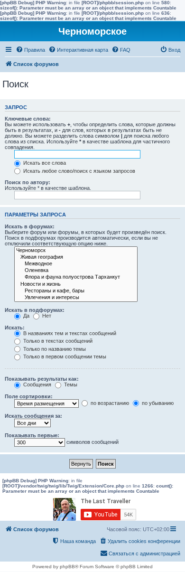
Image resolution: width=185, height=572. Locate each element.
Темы (70, 384)
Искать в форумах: (30, 226)
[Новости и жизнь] (76, 284)
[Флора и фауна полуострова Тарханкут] (76, 277)
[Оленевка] (76, 270)
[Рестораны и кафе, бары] (76, 291)
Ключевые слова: (28, 119)
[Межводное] (76, 264)
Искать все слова (44, 163)
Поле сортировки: (29, 396)
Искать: (15, 327)
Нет (46, 316)
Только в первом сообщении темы (64, 356)
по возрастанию (109, 403)
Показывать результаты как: (42, 379)
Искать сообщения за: (33, 416)
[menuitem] (30, 50)
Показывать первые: (32, 435)
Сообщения (36, 384)
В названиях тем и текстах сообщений (69, 333)
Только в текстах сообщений (57, 341)
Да (25, 316)
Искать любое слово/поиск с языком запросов (78, 171)
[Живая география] (76, 257)
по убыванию (157, 403)
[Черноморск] (76, 250)
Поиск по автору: (27, 182)
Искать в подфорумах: (35, 310)
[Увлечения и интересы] (76, 297)
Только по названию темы (54, 349)
